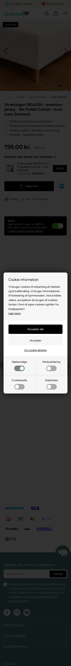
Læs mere (14, 313)
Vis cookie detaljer (35, 350)
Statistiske (51, 380)
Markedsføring (51, 362)
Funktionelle (19, 380)
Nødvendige (19, 362)
